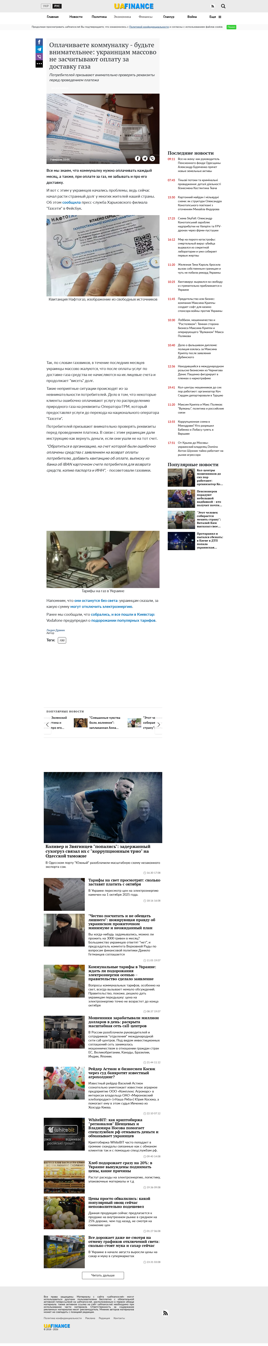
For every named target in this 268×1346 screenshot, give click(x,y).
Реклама (90, 1318)
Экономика (122, 17)
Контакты (119, 1318)
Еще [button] (213, 17)
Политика (99, 17)
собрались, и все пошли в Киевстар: (122, 614)
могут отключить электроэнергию (101, 607)
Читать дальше (103, 1275)
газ (62, 640)
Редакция (104, 1318)
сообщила (71, 202)
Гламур (168, 17)
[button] (47, 724)
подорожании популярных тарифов (123, 620)
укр (46, 6)
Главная (53, 17)
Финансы (145, 17)
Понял (231, 27)
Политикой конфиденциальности (149, 27)
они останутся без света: (96, 601)
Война (192, 17)
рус (57, 6)
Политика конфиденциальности (63, 1318)
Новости (75, 17)
